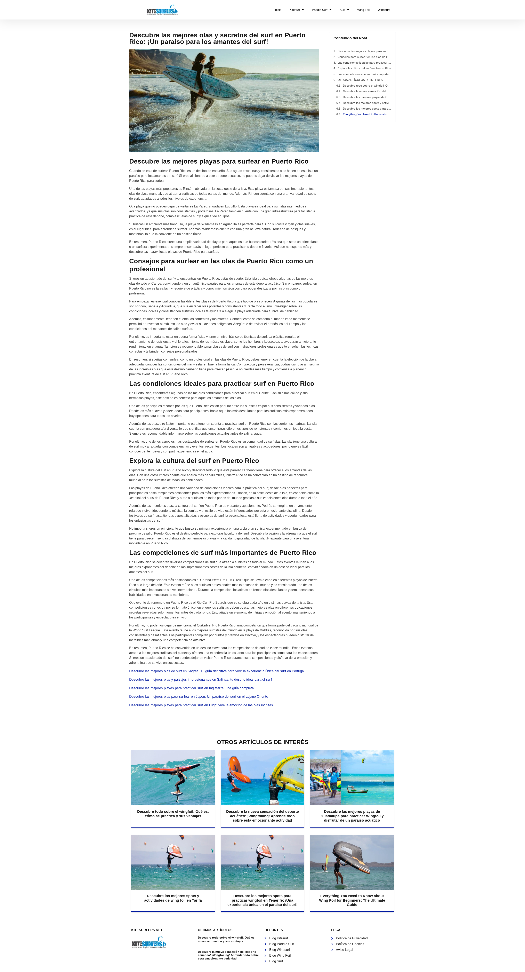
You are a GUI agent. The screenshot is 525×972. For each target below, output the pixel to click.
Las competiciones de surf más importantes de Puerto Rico (364, 74)
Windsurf (384, 9)
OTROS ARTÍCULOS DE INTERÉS (360, 79)
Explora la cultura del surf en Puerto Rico (364, 68)
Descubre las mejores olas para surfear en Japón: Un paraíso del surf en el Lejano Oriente (198, 696)
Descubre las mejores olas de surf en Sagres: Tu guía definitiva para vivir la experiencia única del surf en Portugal (217, 671)
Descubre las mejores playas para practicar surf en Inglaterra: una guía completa (191, 688)
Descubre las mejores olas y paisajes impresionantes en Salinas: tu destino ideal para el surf (200, 679)
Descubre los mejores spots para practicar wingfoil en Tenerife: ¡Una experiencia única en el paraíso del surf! (367, 108)
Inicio (277, 9)
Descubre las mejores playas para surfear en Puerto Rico (364, 51)
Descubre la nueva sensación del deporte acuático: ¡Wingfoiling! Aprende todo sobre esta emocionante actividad (367, 91)
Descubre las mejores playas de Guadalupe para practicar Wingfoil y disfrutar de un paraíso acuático (367, 97)
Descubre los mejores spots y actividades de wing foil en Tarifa (367, 102)
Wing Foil (363, 9)
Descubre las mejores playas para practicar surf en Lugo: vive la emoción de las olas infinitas (201, 705)
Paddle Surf (320, 9)
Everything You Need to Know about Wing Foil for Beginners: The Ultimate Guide (367, 114)
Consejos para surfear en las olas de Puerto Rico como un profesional (364, 56)
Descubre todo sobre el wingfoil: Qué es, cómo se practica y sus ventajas (367, 85)
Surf (342, 9)
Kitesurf (295, 9)
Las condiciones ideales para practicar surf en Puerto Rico (364, 62)
